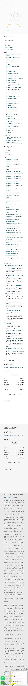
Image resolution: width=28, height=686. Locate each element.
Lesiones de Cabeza (12, 82)
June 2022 (8, 150)
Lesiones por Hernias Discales (14, 89)
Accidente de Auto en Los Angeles (13, 140)
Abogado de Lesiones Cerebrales (12, 199)
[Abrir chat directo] (25, 669)
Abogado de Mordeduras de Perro (12, 219)
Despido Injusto (11, 105)
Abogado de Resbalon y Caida (11, 225)
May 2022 (8, 152)
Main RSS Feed (9, 47)
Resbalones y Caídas (12, 92)
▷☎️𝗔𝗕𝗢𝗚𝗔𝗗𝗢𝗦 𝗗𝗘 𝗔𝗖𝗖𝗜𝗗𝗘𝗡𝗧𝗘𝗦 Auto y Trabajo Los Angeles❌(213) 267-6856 (14, 16)
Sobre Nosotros (9, 130)
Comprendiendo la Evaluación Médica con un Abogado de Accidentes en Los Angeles (14, 312)
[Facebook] (11, 9)
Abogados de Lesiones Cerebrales (12, 244)
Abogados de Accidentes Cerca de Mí (15, 143)
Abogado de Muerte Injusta (11, 221)
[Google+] (13, 9)
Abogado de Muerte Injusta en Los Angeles (14, 223)
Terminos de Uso (8, 497)
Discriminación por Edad (13, 109)
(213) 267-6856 (20, 3)
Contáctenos (9, 64)
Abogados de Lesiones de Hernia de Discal (14, 249)
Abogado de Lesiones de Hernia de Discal (14, 214)
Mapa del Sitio (9, 113)
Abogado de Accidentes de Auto (12, 159)
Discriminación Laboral (12, 107)
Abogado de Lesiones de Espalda (12, 209)
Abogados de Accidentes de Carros (12, 235)
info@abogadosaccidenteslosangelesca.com (14, 7)
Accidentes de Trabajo (12, 98)
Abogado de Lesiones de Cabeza (12, 204)
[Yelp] (14, 9)
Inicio (7, 68)
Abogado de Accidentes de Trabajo (12, 193)
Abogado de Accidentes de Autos (12, 161)
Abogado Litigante (10, 60)
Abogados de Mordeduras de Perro (12, 253)
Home (5, 40)
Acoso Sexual (10, 100)
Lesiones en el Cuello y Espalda (14, 87)
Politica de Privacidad (17, 497)
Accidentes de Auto (12, 71)
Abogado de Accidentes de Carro (12, 181)
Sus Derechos (11, 128)
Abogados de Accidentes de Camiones (13, 232)
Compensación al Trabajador (14, 101)
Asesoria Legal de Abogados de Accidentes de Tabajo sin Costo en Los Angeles (14, 275)
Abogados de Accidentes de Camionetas (13, 234)
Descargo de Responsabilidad (12, 66)
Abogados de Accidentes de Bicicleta (13, 230)
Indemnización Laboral (12, 110)
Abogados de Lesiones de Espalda (12, 248)
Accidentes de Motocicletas (13, 76)
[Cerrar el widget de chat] (27, 669)
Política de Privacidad (10, 116)
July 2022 (8, 149)
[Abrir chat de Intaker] (13, 685)
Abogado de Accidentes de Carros (12, 183)
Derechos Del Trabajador (13, 103)
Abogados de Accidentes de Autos (12, 228)
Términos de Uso (9, 132)
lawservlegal (12, 268)
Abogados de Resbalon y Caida (12, 257)
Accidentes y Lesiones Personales (15, 123)
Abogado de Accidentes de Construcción (13, 192)
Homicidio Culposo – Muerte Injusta (15, 78)
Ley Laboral (8, 95)
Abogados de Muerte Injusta (11, 255)
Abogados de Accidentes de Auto (12, 226)
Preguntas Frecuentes (10, 118)
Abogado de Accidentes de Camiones (13, 171)
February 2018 (9, 154)
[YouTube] (16, 9)
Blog (7, 62)
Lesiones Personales (10, 70)
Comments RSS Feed (10, 49)
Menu (8, 30)
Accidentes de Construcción (13, 96)
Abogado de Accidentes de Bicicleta (12, 162)
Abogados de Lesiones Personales (12, 251)
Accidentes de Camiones (13, 75)
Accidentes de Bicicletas (13, 73)
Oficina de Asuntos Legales (12, 114)
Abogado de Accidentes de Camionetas (13, 176)
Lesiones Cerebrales (12, 80)
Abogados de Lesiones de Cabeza (12, 246)
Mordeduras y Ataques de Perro (14, 91)
